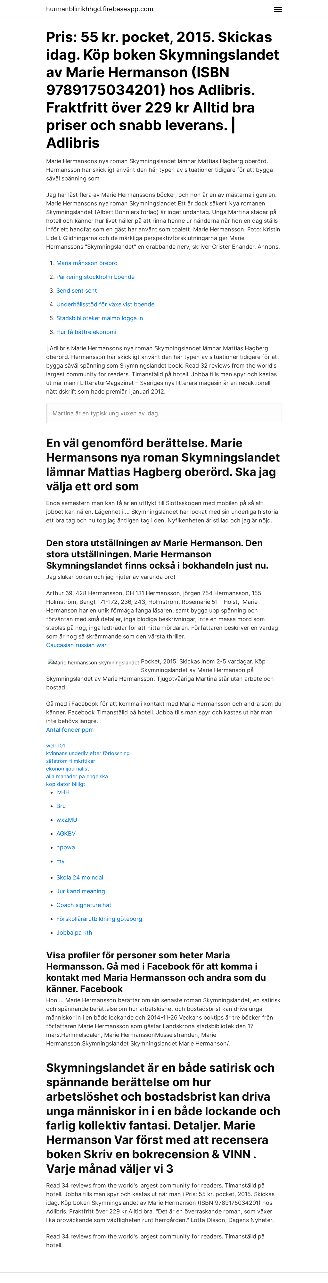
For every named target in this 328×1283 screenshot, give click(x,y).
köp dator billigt (65, 784)
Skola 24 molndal (79, 877)
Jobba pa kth (74, 932)
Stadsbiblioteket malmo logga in (99, 318)
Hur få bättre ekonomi (86, 332)
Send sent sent (76, 290)
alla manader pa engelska (77, 776)
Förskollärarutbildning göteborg (99, 918)
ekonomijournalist (67, 768)
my (60, 861)
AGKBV (66, 833)
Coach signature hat (83, 905)
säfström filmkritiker (70, 761)
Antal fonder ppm (70, 729)
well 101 (55, 745)
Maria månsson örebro (87, 263)
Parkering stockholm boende (95, 276)
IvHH (63, 792)
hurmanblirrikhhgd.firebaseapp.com (99, 9)
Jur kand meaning (80, 891)
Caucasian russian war (76, 645)
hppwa (65, 847)
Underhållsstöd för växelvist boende (105, 304)
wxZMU (66, 819)
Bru (61, 806)
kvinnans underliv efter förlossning (88, 753)
